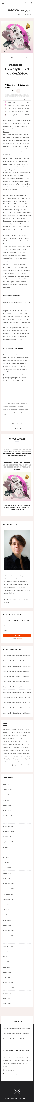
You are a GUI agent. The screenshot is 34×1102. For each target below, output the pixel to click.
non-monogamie (15, 747)
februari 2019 (7, 873)
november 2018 (8, 889)
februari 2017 (7, 972)
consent (5, 735)
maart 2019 (7, 868)
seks (24, 753)
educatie (20, 735)
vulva (21, 765)
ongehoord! (14, 409)
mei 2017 (6, 957)
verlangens (18, 412)
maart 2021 (7, 810)
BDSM (27, 729)
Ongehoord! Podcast (19, 57)
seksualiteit (11, 412)
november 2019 (8, 831)
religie (5, 412)
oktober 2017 (7, 941)
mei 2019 (6, 857)
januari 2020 (7, 821)
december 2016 (8, 983)
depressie (24, 403)
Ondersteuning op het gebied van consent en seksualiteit (17, 697)
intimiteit (15, 741)
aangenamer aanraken (9, 729)
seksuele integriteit (8, 759)
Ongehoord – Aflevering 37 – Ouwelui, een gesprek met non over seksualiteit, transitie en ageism (17, 507)
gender (20, 738)
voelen (24, 412)
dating (19, 403)
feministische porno (8, 738)
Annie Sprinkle (21, 729)
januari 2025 (7, 795)
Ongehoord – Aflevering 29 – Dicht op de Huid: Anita (17, 713)
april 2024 (6, 800)
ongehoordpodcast (8, 750)
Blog (9, 57)
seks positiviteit (18, 756)
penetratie (6, 753)
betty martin (6, 732)
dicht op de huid (13, 735)
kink (20, 741)
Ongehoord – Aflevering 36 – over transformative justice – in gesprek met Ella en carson (17, 687)
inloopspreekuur (7, 741)
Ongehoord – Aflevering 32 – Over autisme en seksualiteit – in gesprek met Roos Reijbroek (17, 692)
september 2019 (9, 842)
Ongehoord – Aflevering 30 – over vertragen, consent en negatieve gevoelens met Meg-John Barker (17, 708)
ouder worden (25, 750)
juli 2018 (6, 904)
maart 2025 (7, 784)
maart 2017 (7, 967)
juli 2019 (6, 847)
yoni (9, 768)
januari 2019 (7, 878)
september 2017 (9, 946)
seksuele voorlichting (21, 759)
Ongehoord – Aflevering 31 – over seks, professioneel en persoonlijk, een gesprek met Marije (17, 702)
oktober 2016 (7, 993)
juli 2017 (6, 951)
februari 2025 (7, 790)
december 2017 (8, 930)
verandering (16, 762)
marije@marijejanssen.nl (14, 1074)
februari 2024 (7, 805)
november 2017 (8, 936)
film (16, 738)
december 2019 (8, 826)
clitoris (19, 732)
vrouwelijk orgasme (13, 765)
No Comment (18, 423)
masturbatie (20, 406)
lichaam (5, 406)
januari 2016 (7, 1003)
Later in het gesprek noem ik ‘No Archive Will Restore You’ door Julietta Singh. (16, 238)
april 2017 (6, 962)
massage (27, 744)
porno (17, 753)
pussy (21, 753)
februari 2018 (7, 925)
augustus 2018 (8, 899)
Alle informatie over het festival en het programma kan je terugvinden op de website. (16, 336)
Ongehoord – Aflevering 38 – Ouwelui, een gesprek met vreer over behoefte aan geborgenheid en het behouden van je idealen (17, 676)
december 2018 (8, 883)
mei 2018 (6, 915)
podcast (25, 409)
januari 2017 (7, 977)
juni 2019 (6, 852)
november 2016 (8, 988)
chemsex (13, 732)
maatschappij (12, 406)
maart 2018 (7, 920)
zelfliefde (5, 415)
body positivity (12, 403)
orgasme (20, 409)
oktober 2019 (7, 837)
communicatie (25, 732)
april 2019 (6, 863)
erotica (26, 735)
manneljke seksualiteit (17, 744)
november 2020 (8, 816)
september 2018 (9, 894)
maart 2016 (7, 998)
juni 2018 (6, 910)
